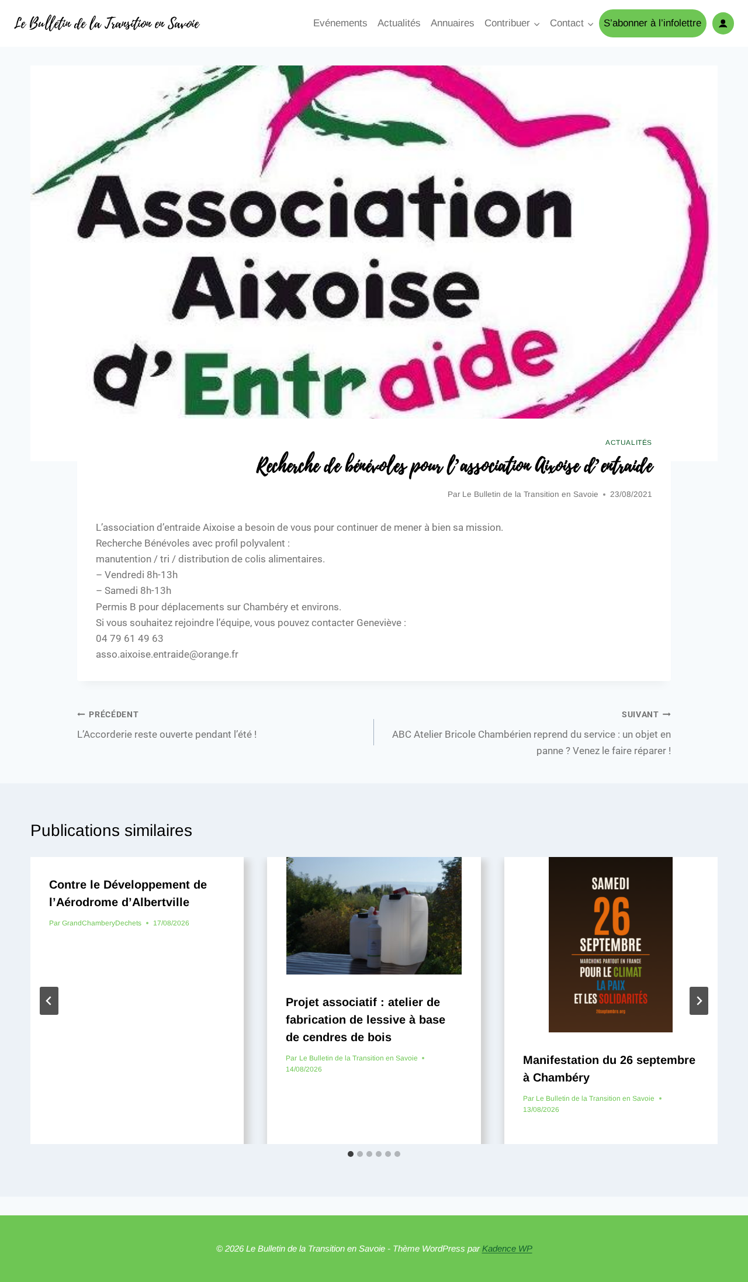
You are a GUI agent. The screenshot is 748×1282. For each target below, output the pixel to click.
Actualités (399, 23)
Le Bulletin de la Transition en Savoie (530, 494)
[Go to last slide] (49, 1001)
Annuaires (453, 23)
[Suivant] (699, 1001)
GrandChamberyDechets (101, 923)
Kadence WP (507, 1248)
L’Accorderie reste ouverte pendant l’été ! (167, 725)
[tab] (351, 1154)
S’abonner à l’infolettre (652, 23)
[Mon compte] (723, 23)
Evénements (340, 23)
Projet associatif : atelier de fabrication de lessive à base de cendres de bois (365, 1019)
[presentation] (373, 916)
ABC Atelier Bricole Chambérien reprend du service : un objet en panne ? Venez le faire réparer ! (531, 733)
